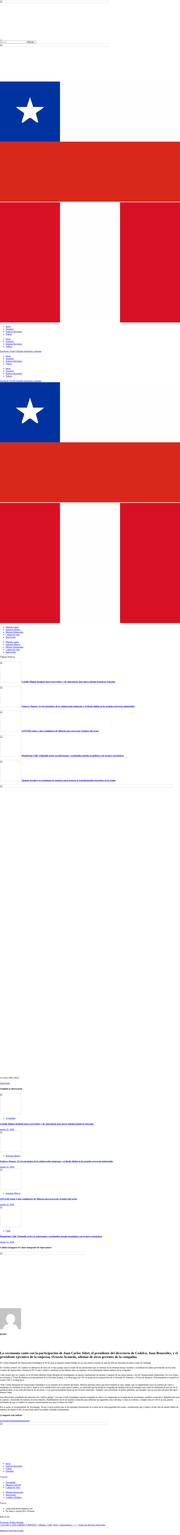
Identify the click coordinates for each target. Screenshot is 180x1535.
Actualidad (10, 1118)
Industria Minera (13, 629)
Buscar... (32, 42)
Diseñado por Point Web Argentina (12, 1530)
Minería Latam (12, 627)
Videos (9, 363)
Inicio (8, 356)
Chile (8, 1231)
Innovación (11, 637)
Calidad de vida (13, 634)
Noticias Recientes (14, 361)
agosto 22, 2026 (7, 1129)
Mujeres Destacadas (14, 632)
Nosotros (10, 358)
